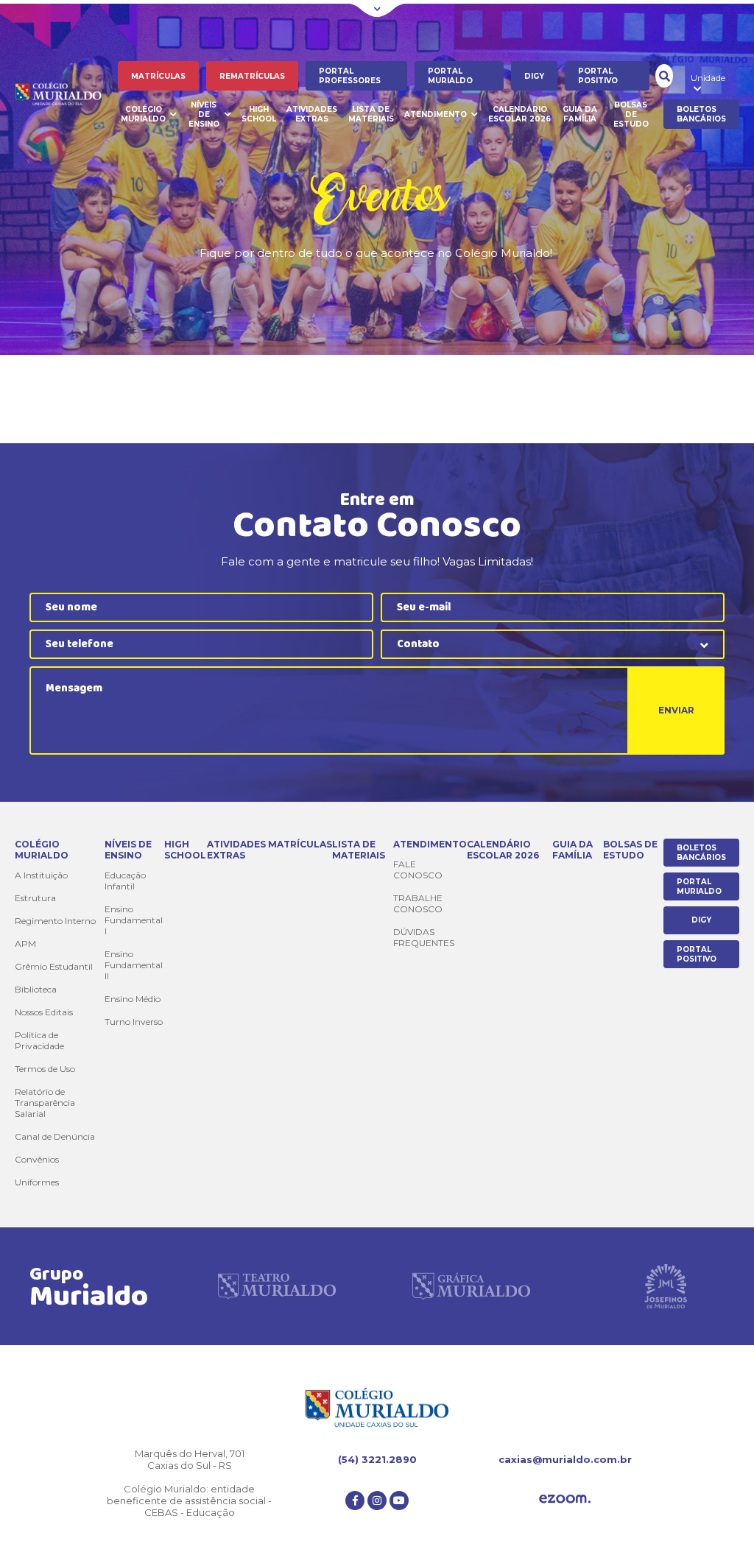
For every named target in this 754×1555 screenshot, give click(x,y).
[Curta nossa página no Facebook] (354, 1500)
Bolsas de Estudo (631, 114)
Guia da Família (580, 114)
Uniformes (37, 1182)
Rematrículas (252, 76)
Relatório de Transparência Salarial (45, 1102)
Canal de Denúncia (55, 1136)
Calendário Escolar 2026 (519, 114)
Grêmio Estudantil (54, 966)
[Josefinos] (666, 1286)
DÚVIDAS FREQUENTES (423, 937)
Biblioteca (36, 989)
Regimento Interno (55, 920)
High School (259, 114)
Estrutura (35, 897)
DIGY (534, 76)
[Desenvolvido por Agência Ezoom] (564, 1500)
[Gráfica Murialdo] (471, 1286)
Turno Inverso (134, 1021)
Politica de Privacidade (39, 1040)
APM (25, 943)
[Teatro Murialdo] (277, 1286)
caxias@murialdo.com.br (565, 1459)
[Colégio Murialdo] (66, 95)
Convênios (37, 1159)
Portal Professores (350, 75)
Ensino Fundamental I (134, 920)
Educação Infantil (125, 881)
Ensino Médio (133, 998)
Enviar (676, 710)
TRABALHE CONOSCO (418, 903)
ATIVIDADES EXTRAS (311, 114)
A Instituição (41, 875)
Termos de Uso (45, 1068)
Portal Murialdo (450, 75)
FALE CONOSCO (418, 869)
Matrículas (158, 76)
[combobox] (552, 644)
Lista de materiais (371, 114)
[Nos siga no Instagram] (377, 1500)
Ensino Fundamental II (134, 964)
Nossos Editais (44, 1012)
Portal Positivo (598, 75)
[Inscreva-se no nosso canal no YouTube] (399, 1500)
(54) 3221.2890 (377, 1459)
